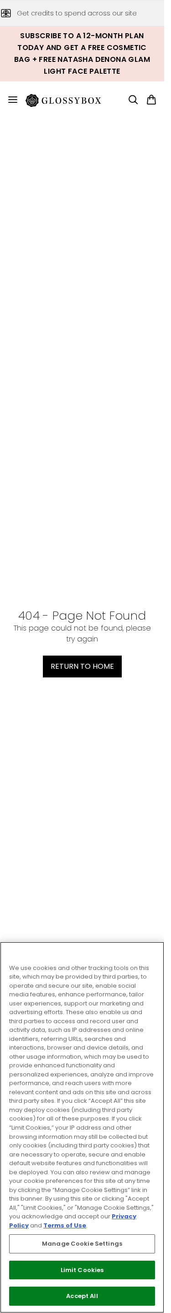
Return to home (82, 666)
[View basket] (151, 99)
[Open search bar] (133, 99)
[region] (82, 1127)
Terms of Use (64, 1225)
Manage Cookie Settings (82, 1243)
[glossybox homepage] (69, 99)
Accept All (82, 1296)
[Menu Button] (9, 99)
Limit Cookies (82, 1270)
